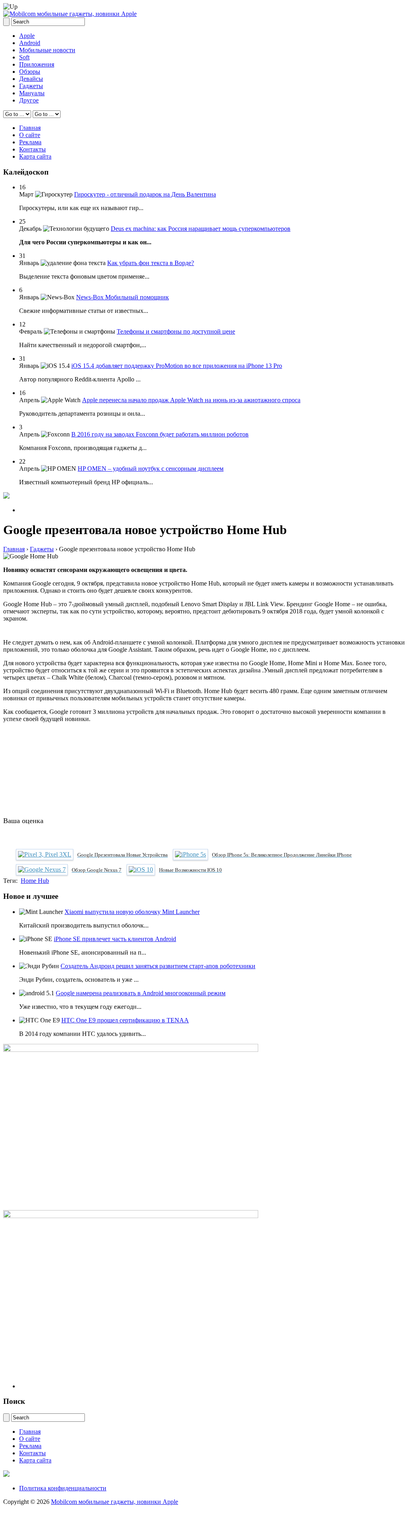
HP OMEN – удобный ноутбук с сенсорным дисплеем (151, 468)
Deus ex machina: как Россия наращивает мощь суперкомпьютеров (200, 228)
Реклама (30, 142)
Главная (30, 127)
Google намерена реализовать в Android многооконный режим (141, 993)
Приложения (36, 64)
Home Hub (35, 880)
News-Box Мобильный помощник (122, 297)
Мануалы (32, 93)
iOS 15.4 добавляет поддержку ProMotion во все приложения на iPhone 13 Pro (176, 365)
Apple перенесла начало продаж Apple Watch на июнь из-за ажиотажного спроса (191, 400)
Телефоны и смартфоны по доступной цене (176, 331)
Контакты (32, 149)
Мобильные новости (47, 50)
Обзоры (29, 71)
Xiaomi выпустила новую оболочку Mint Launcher (132, 911)
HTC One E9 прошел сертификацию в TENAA (125, 1020)
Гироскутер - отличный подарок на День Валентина (145, 194)
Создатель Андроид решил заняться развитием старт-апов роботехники (158, 966)
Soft (24, 57)
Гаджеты (31, 86)
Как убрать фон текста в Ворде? (150, 262)
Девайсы (31, 78)
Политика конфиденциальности (62, 1488)
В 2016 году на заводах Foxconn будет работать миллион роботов (160, 434)
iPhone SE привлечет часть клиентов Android (115, 938)
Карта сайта (35, 156)
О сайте (29, 135)
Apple (27, 35)
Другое (29, 100)
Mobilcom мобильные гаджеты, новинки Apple (114, 1501)
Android (29, 42)
